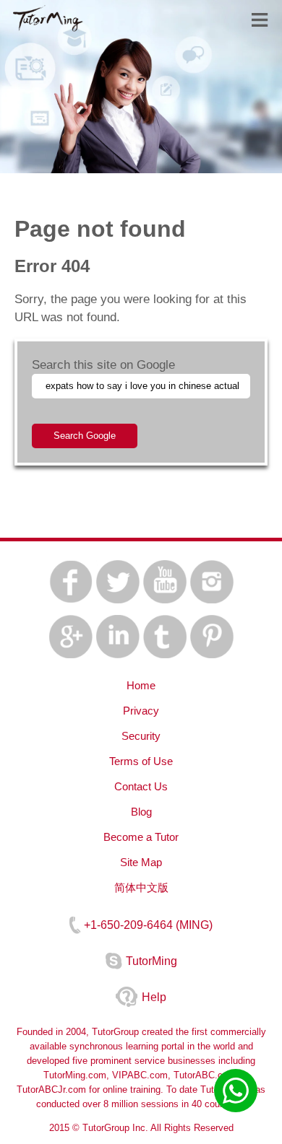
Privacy (141, 710)
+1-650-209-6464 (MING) (148, 925)
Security (141, 736)
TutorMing (151, 961)
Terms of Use (141, 761)
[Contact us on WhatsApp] (235, 1090)
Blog (141, 811)
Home (141, 685)
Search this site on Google (103, 365)
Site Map (141, 862)
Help (154, 997)
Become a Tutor (141, 837)
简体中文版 (141, 887)
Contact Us (141, 786)
